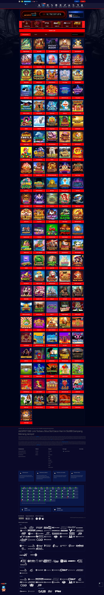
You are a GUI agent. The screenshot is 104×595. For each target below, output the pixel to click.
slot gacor (37, 436)
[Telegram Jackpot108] (101, 584)
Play (34, 15)
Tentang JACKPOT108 (21, 451)
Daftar (83, 1)
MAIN (66, 167)
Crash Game (65, 6)
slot (51, 439)
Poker (73, 6)
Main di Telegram (28, 1)
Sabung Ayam (78, 6)
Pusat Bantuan (20, 454)
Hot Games (39, 6)
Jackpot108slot (67, 451)
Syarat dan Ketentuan (21, 456)
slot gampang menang (65, 441)
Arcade (69, 6)
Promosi (82, 6)
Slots (43, 6)
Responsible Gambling (22, 452)
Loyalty (37, 452)
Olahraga (60, 6)
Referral (37, 454)
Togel (56, 6)
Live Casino (47, 6)
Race (52, 6)
